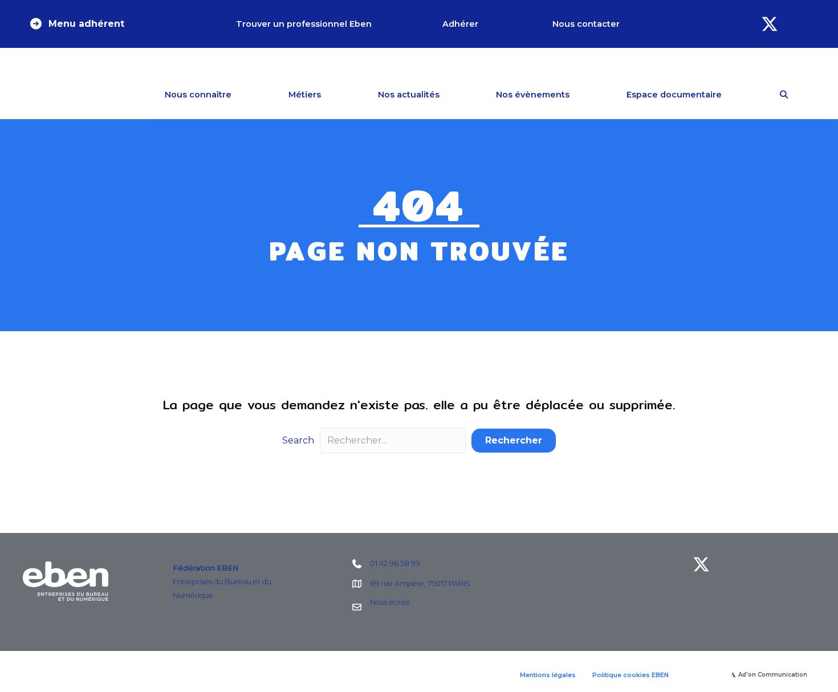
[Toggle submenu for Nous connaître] (248, 94)
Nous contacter (586, 24)
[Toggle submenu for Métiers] (337, 94)
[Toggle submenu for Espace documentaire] (738, 94)
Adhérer (460, 24)
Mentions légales (548, 675)
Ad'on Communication (772, 674)
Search (298, 440)
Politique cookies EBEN (630, 675)
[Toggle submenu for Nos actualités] (456, 94)
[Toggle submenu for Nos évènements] (586, 94)
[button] (76, 23)
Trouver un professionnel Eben (304, 24)
